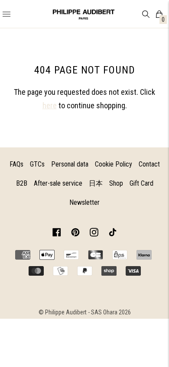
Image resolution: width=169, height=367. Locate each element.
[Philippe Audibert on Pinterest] (75, 234)
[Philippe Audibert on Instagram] (94, 234)
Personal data (69, 164)
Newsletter (84, 202)
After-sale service (58, 183)
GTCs (37, 164)
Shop (116, 183)
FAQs (16, 164)
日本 (96, 183)
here (49, 105)
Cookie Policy (113, 164)
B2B (21, 183)
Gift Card (141, 183)
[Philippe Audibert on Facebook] (56, 234)
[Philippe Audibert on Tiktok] (112, 234)
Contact (149, 164)
